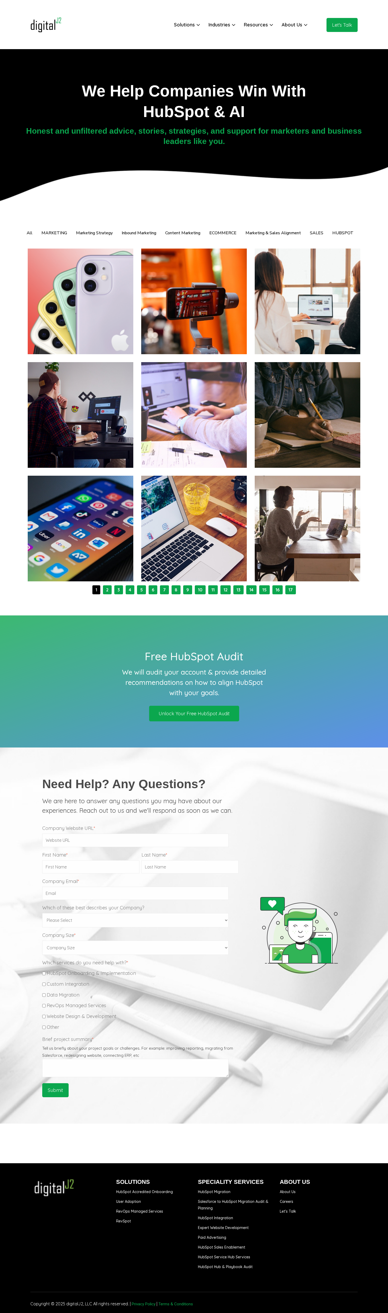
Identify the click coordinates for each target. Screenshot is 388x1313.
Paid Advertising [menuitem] (212, 1237)
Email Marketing (82, 338)
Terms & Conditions (175, 1304)
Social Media (84, 560)
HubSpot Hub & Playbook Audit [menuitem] (225, 1266)
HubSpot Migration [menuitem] (214, 1191)
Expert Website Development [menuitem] (223, 1227)
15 (264, 589)
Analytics (308, 332)
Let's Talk (342, 25)
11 (213, 589)
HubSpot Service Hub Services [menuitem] (224, 1257)
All (29, 233)
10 (200, 589)
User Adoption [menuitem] (128, 1201)
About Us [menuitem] (288, 1191)
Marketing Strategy (205, 332)
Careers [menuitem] (286, 1201)
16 (278, 589)
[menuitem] (187, 25)
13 (238, 589)
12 (226, 589)
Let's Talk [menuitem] (288, 1211)
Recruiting (56, 451)
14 (251, 589)
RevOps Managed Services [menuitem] (139, 1211)
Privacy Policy (143, 1304)
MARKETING (170, 332)
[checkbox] (140, 1000)
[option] (194, 681)
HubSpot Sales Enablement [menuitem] (221, 1247)
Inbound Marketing (65, 332)
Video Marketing (176, 338)
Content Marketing (318, 446)
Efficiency (83, 446)
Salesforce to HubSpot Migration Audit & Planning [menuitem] (233, 1205)
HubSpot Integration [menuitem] (215, 1218)
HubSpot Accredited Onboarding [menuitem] (144, 1191)
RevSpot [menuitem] (123, 1221)
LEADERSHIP (58, 446)
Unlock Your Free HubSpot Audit (194, 714)
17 (290, 589)
